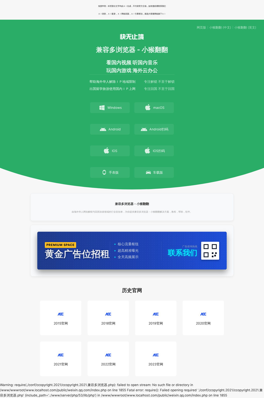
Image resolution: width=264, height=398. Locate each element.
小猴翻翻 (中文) (220, 27)
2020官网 (203, 323)
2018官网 (108, 323)
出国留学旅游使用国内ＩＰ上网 (112, 89)
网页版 (201, 27)
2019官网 (156, 323)
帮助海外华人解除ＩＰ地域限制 (112, 82)
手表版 (114, 172)
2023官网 (155, 364)
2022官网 (108, 364)
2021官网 (61, 364)
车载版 (158, 172)
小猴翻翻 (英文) (245, 27)
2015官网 (61, 323)
